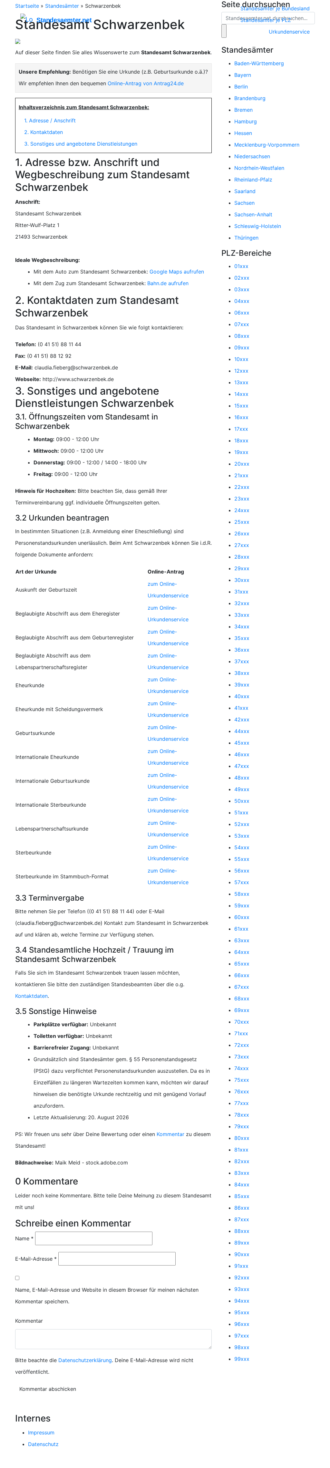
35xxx (241, 638)
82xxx (241, 1161)
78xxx (241, 1114)
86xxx (241, 1207)
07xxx (241, 324)
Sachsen (244, 203)
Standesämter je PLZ (265, 20)
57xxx (241, 882)
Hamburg (245, 121)
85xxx (241, 1196)
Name (24, 1238)
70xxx (241, 1021)
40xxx (241, 696)
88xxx (241, 1231)
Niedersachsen (252, 156)
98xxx (241, 1347)
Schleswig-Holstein (257, 226)
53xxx (241, 835)
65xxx (241, 963)
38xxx (241, 673)
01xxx (241, 266)
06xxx (241, 312)
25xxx (241, 522)
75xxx (241, 1080)
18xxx (241, 440)
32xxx (241, 603)
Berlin (241, 86)
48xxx (241, 777)
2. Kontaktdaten (43, 132)
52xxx (241, 824)
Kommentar (170, 1134)
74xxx (241, 1068)
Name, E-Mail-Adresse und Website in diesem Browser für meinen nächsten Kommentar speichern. (107, 1296)
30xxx (241, 580)
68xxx (241, 998)
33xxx (241, 615)
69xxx (241, 1010)
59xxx (241, 905)
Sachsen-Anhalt (253, 214)
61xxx (241, 928)
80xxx (241, 1138)
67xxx (241, 987)
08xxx (241, 336)
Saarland (245, 191)
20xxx (241, 463)
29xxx (241, 568)
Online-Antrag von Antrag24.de (146, 83)
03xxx (241, 289)
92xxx (241, 1277)
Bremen (243, 110)
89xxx (241, 1242)
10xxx (241, 359)
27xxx (241, 545)
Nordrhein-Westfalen (259, 168)
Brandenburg (250, 98)
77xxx (241, 1103)
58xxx (241, 894)
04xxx (241, 301)
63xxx (241, 940)
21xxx (241, 475)
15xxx (241, 405)
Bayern (242, 75)
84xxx (241, 1184)
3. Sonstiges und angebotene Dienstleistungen (80, 143)
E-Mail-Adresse (36, 1259)
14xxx (241, 394)
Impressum (41, 1432)
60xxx (241, 917)
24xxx (241, 510)
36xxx (241, 649)
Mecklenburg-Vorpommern (266, 144)
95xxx (241, 1312)
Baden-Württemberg (259, 63)
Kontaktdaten (31, 996)
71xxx (241, 1033)
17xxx (241, 429)
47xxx (241, 766)
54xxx (241, 847)
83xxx (241, 1173)
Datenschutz (43, 1444)
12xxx (241, 370)
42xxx (241, 719)
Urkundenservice (289, 31)
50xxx (241, 801)
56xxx (241, 870)
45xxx (241, 742)
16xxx (241, 417)
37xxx (241, 661)
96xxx (241, 1324)
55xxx (241, 859)
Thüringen (246, 237)
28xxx (241, 556)
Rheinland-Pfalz (253, 179)
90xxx (241, 1254)
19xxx (241, 452)
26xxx (241, 533)
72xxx (241, 1045)
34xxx (241, 626)
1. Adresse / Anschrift (50, 120)
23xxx (241, 498)
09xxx (241, 347)
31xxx (241, 591)
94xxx (241, 1300)
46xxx (241, 754)
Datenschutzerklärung (85, 1360)
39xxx (241, 684)
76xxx (241, 1091)
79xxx (241, 1126)
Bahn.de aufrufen (168, 283)
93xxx (241, 1289)
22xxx (241, 487)
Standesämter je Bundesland (275, 8)
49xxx (241, 789)
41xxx (241, 708)
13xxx (241, 382)
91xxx (241, 1266)
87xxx (241, 1219)
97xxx (241, 1335)
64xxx (241, 952)
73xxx (241, 1056)
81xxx (241, 1149)
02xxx (241, 277)
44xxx (241, 731)
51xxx (241, 812)
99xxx (241, 1359)
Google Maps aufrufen (177, 271)
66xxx (241, 975)
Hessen (243, 133)
